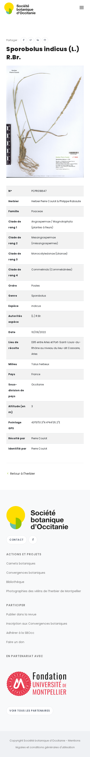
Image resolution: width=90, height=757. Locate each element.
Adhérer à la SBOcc (20, 633)
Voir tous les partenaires (29, 710)
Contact (16, 539)
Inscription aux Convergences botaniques (36, 623)
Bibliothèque (15, 582)
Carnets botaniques (20, 563)
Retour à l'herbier (22, 474)
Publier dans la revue (21, 614)
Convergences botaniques (25, 573)
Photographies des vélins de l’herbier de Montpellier (43, 591)
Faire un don (15, 642)
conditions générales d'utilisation (52, 747)
